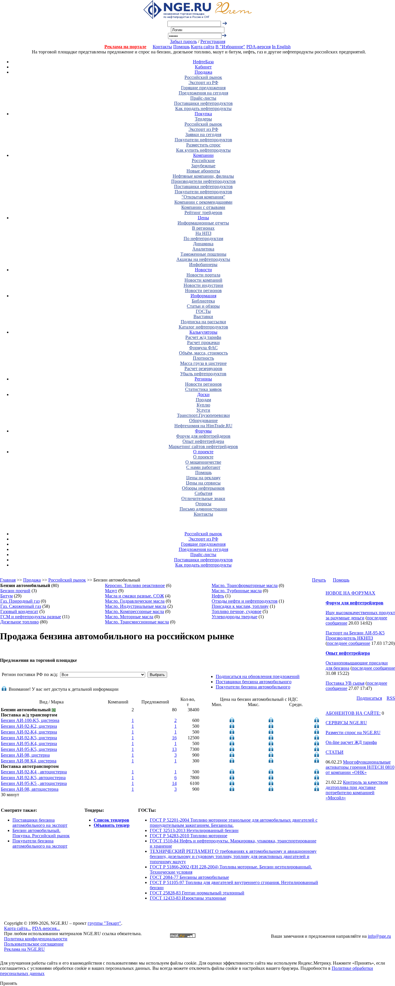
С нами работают (203, 467)
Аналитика (203, 248)
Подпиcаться (369, 698)
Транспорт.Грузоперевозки (203, 415)
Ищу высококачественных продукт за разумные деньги (360, 615)
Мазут (111, 590)
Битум (6, 595)
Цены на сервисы (203, 482)
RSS (391, 698)
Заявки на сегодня (203, 134)
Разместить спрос (203, 144)
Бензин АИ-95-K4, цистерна (29, 743)
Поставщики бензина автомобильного (253, 681)
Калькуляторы (203, 332)
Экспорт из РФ (203, 82)
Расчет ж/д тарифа (203, 337)
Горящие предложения (203, 87)
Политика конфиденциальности (35, 938)
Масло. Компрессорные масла (134, 611)
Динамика (203, 243)
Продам (203, 399)
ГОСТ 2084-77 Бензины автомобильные (189, 877)
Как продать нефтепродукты (203, 108)
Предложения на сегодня (203, 92)
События (203, 493)
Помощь (181, 46)
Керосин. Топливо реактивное (135, 585)
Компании (203, 155)
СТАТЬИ (335, 752)
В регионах (203, 228)
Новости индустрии (203, 285)
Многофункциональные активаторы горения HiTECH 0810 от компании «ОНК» (360, 767)
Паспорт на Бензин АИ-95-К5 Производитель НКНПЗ (355, 635)
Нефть (218, 595)
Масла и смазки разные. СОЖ (134, 595)
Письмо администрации (203, 508)
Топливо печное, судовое (236, 611)
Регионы (203, 378)
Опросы (203, 503)
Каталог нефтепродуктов (203, 326)
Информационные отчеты (203, 222)
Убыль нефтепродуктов (203, 373)
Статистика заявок (203, 389)
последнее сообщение (348, 643)
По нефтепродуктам (203, 238)
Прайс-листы (203, 98)
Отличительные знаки (203, 498)
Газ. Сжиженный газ (20, 606)
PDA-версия (258, 46)
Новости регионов (203, 290)
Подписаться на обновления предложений (258, 676)
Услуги (203, 410)
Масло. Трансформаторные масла (245, 585)
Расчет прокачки (203, 342)
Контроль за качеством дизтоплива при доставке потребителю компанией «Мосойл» (357, 790)
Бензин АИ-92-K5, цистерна (29, 737)
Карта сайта (202, 46)
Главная (8, 580)
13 (174, 749)
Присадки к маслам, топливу (240, 606)
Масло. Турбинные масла (237, 590)
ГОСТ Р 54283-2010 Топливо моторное (188, 835)
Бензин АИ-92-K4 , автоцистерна (34, 771)
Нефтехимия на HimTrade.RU (203, 425)
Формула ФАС (203, 347)
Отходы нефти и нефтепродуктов (245, 601)
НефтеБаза (203, 61)
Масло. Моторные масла (129, 616)
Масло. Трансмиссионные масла (137, 621)
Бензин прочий (15, 590)
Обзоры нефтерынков (203, 488)
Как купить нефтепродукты (203, 150)
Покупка (203, 113)
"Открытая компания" (203, 196)
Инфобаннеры (203, 264)
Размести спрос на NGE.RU (353, 732)
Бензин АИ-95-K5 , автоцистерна (34, 783)
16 (174, 737)
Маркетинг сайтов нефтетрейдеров (203, 446)
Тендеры (203, 118)
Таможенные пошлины (203, 254)
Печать (319, 580)
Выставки (203, 316)
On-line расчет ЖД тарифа (351, 742)
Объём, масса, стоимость (203, 352)
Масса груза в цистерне (203, 363)
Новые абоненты (203, 170)
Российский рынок (203, 77)
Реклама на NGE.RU (24, 949)
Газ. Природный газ (20, 601)
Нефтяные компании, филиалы (203, 176)
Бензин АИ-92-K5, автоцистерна (33, 777)
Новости (203, 269)
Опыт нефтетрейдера (203, 441)
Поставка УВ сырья (345, 683)
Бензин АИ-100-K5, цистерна (30, 720)
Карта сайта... (17, 928)
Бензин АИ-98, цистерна (25, 755)
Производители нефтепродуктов (203, 181)
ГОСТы (203, 311)
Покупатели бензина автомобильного (253, 686)
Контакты (162, 46)
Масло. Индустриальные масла (135, 606)
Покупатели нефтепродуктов (203, 139)
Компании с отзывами (203, 207)
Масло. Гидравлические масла (135, 601)
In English (281, 46)
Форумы (203, 430)
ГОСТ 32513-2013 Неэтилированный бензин (194, 830)
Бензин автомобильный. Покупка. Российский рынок (41, 833)
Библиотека (203, 300)
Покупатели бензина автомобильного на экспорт (39, 843)
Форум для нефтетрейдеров (203, 436)
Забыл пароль (183, 41)
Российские (203, 160)
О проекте (203, 451)
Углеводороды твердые (234, 616)
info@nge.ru (379, 936)
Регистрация (212, 41)
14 (174, 783)
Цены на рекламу (203, 477)
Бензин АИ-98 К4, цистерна (28, 760)
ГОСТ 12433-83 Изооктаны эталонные (188, 898)
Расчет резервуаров (203, 368)
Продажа (203, 72)
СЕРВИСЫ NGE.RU (346, 722)
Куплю (203, 404)
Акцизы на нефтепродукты (203, 259)
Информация (203, 295)
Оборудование (203, 420)
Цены (203, 217)
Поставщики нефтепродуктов (203, 103)
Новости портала (203, 274)
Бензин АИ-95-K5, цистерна (29, 749)
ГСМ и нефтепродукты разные (30, 616)
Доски (203, 394)
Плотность (203, 358)
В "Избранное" (230, 46)
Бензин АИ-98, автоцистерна (29, 789)
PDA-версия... (46, 928)
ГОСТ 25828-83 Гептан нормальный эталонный (197, 892)
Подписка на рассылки (203, 321)
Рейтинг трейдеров (203, 212)
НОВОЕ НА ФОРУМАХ (350, 593)
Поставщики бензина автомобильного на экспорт (39, 823)
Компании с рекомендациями (203, 202)
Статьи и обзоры (203, 306)
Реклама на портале (125, 46)
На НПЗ (203, 233)
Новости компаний (203, 280)
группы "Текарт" (104, 923)
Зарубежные (203, 165)
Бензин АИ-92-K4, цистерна (29, 731)
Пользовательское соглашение (34, 944)
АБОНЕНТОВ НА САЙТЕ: (353, 713)
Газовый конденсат (19, 611)
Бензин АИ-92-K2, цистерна (29, 726)
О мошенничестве (203, 462)
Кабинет (203, 66)
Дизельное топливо (19, 621)
